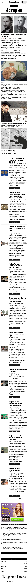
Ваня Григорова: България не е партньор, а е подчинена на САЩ (15, 543)
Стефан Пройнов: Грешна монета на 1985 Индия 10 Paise (17, 228)
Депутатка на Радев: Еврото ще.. (12, 539)
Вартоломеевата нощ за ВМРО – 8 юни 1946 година (13, 35)
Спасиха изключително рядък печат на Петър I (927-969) (16, 160)
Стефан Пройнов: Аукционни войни (14, 469)
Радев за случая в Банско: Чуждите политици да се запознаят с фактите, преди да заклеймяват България (15, 534)
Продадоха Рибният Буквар (8, 150)
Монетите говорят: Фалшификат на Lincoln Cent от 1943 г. (14, 84)
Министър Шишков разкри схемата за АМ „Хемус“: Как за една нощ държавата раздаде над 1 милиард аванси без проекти (15, 529)
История (20, 38)
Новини (24, 163)
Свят (24, 232)
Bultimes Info (8, 38)
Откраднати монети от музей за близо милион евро (16, 333)
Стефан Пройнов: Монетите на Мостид (18, 370)
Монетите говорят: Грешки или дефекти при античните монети (17, 299)
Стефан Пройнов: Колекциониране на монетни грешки (15, 265)
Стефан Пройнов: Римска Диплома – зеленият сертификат (17, 437)
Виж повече (14, 188)
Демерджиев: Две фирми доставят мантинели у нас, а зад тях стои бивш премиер (13, 548)
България (16, 163)
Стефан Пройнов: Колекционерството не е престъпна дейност (17, 194)
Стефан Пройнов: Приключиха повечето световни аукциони (16, 403)
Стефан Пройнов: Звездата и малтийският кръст (13, 123)
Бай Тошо (3, 561)
